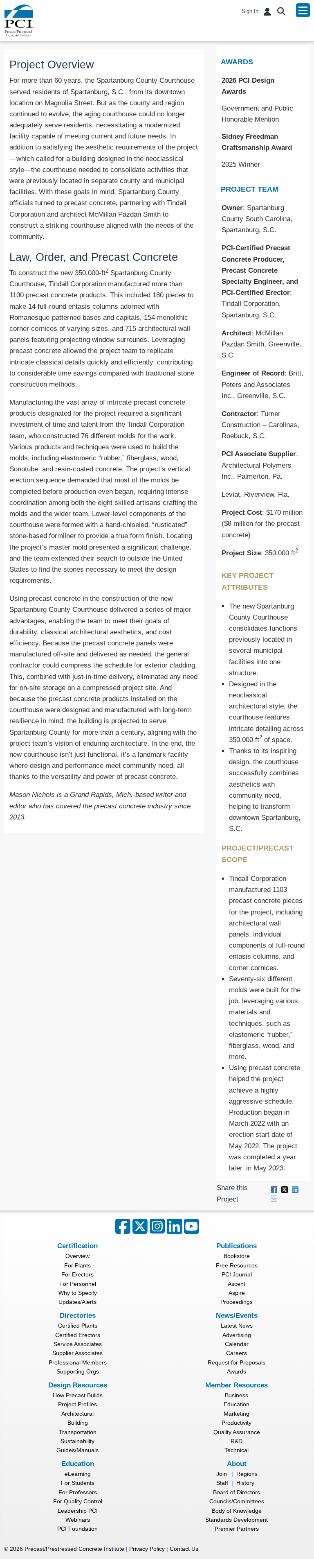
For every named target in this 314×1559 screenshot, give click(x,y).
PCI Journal (237, 1274)
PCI (19, 20)
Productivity (236, 1422)
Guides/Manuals (77, 1450)
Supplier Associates (77, 1353)
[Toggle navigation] (303, 10)
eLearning (78, 1474)
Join (221, 1474)
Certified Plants (77, 1325)
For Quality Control (77, 1501)
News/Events (237, 1315)
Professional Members (78, 1362)
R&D (236, 1441)
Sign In (250, 11)
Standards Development (236, 1519)
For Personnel (77, 1284)
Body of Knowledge (237, 1510)
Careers (236, 1353)
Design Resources (77, 1385)
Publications (236, 1246)
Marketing (236, 1413)
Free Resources (237, 1265)
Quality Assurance (236, 1432)
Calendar (237, 1344)
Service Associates (78, 1344)
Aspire (237, 1293)
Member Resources (236, 1385)
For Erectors (77, 1274)
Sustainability (77, 1441)
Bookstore (237, 1256)
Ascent (236, 1284)
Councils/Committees (236, 1501)
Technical (236, 1450)
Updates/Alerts (77, 1302)
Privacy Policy (147, 1548)
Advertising (236, 1335)
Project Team (249, 189)
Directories (78, 1315)
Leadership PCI (78, 1510)
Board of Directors (236, 1492)
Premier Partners (237, 1528)
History (245, 1483)
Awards (237, 62)
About (237, 1464)
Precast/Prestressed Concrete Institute (74, 1548)
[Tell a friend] (274, 1198)
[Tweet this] (284, 1189)
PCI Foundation (77, 1528)
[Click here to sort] (304, 62)
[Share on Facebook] (274, 1189)
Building (77, 1422)
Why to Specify (77, 1293)
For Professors (77, 1492)
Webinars (77, 1519)
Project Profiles (77, 1404)
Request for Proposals (236, 1362)
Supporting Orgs (77, 1371)
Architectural (77, 1413)
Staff (222, 1483)
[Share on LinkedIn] (295, 1189)
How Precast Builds (78, 1395)
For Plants (77, 1265)
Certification (77, 1246)
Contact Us (184, 1548)
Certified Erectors (77, 1335)
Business (236, 1395)
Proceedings (236, 1302)
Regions (247, 1474)
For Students (77, 1483)
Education (236, 1404)
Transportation (77, 1432)
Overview (77, 1256)
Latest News (237, 1325)
